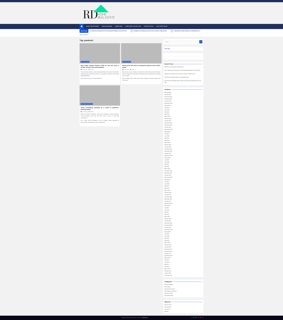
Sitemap (166, 311)
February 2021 (167, 218)
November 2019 (168, 251)
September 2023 (168, 155)
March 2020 (167, 242)
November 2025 (168, 99)
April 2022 (166, 188)
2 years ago (84, 69)
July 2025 (166, 107)
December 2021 (168, 197)
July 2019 (166, 260)
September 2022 (168, 177)
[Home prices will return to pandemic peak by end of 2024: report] (141, 53)
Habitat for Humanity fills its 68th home (173, 67)
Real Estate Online (161, 26)
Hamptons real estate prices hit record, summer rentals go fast (179, 73)
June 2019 (166, 262)
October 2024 (167, 127)
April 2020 (166, 240)
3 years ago (126, 69)
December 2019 (168, 249)
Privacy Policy (167, 307)
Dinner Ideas (118, 26)
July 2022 (166, 181)
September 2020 (168, 229)
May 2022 (166, 186)
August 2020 (167, 231)
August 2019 (167, 258)
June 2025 (166, 110)
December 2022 (168, 170)
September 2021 (168, 203)
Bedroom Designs (107, 26)
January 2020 (167, 247)
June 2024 (166, 136)
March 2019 (167, 268)
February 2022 (167, 192)
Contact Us (167, 309)
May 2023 (166, 164)
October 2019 (167, 253)
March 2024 (167, 142)
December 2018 (168, 275)
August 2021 (167, 205)
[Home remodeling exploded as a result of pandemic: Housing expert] (100, 95)
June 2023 (166, 162)
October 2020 (167, 227)
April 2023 (166, 166)
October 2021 (167, 201)
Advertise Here (168, 304)
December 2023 (168, 149)
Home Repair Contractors (133, 26)
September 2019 (168, 255)
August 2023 (167, 157)
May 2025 (166, 112)
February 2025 (167, 118)
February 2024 (167, 144)
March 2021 (167, 216)
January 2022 (167, 194)
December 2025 (168, 96)
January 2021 (167, 220)
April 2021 (166, 214)
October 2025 (167, 101)
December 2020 (168, 223)
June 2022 (166, 184)
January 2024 (167, 146)
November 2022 (168, 173)
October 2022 (167, 175)
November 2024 (168, 125)
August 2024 (167, 131)
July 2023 (166, 160)
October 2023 (167, 153)
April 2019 (166, 266)
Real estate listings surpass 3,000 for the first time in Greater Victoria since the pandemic (100, 66)
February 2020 (167, 244)
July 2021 (166, 207)
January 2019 (167, 273)
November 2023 (168, 151)
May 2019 (166, 264)
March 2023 (167, 168)
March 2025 (167, 116)
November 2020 (168, 225)
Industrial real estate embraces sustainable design (176, 77)
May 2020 (166, 238)
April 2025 (166, 114)
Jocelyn (92, 69)
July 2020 (166, 234)
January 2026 (167, 94)
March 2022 (167, 190)
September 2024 (168, 129)
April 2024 (166, 140)
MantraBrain (145, 317)
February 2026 (167, 92)
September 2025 (168, 103)
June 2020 (166, 236)
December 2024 (168, 123)
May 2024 (166, 138)
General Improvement (92, 26)
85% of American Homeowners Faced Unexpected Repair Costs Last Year (182, 70)
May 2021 (166, 212)
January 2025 (167, 120)
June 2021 (166, 210)
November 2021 (168, 199)
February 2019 (167, 271)
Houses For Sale (148, 26)
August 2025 (167, 105)
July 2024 (166, 133)
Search (200, 41)
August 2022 (167, 179)
